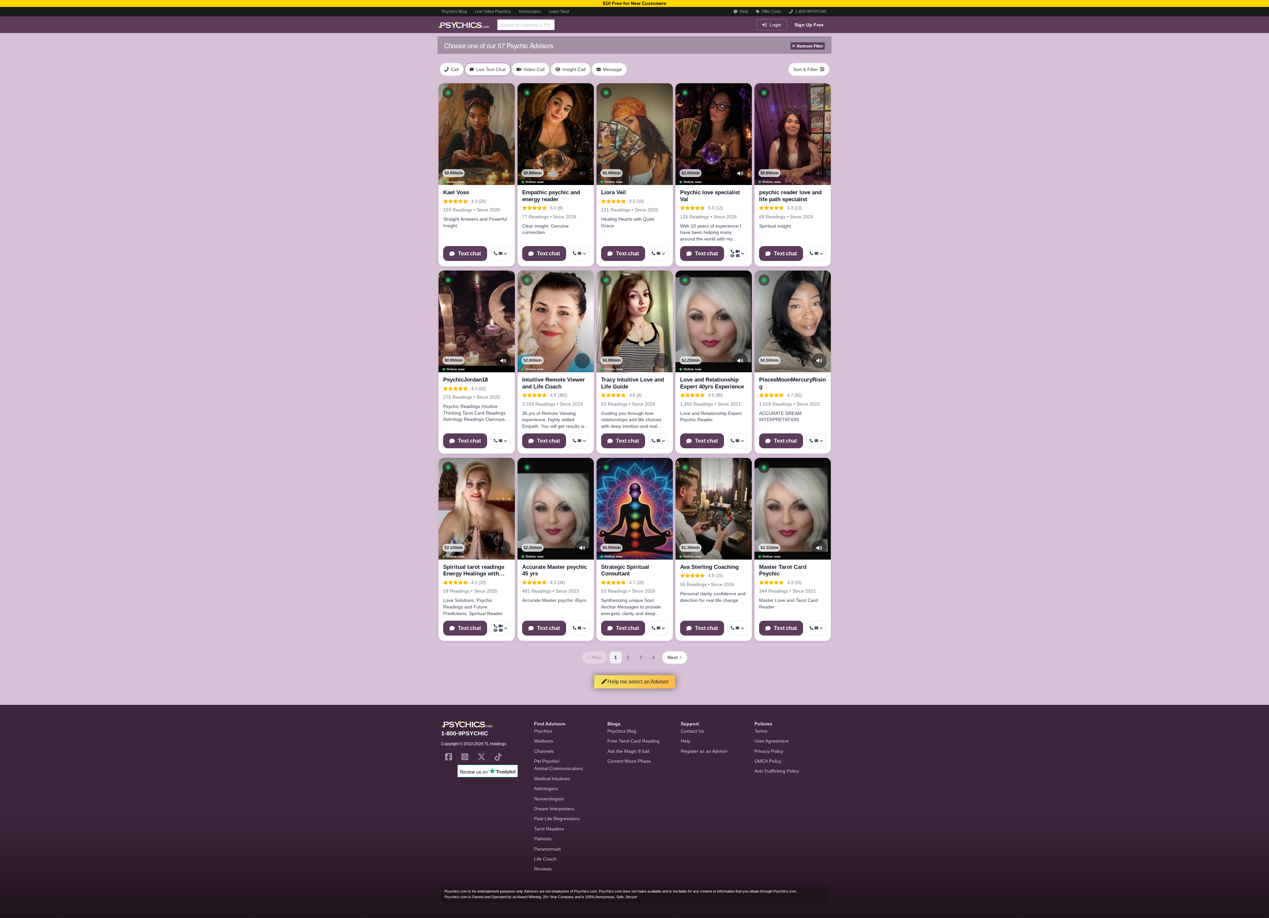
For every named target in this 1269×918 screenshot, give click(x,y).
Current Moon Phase (629, 761)
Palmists (543, 838)
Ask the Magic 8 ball (628, 751)
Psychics (543, 731)
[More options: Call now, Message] (500, 253)
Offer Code (771, 11)
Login (774, 24)
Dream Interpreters (554, 808)
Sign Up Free (809, 24)
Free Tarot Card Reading (633, 741)
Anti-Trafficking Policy (776, 771)
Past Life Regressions (557, 818)
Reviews (543, 868)
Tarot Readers (549, 828)
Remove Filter (810, 46)
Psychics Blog (454, 11)
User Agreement (771, 741)
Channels (544, 751)
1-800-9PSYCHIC (810, 11)
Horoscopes (530, 11)
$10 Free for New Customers (634, 3)
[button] (448, 92)
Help (743, 11)
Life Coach (545, 859)
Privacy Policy (768, 751)
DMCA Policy (767, 761)
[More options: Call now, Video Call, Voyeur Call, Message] (737, 253)
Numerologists (549, 798)
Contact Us (692, 731)
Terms (760, 731)
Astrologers (546, 788)
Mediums (543, 741)
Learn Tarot (559, 11)
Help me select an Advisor (638, 681)
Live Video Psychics (493, 11)
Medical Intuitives (552, 778)
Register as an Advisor (704, 751)
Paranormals (547, 849)
